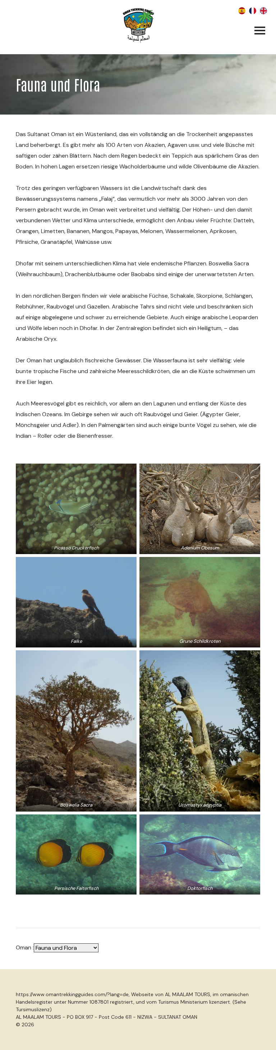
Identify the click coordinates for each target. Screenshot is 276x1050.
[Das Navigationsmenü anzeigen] (259, 31)
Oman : (25, 947)
